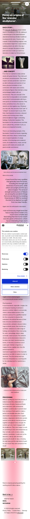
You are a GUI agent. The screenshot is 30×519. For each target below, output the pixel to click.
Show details (21, 276)
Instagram (6, 503)
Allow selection (15, 286)
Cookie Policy (16, 510)
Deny (15, 292)
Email (5, 501)
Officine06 (20, 513)
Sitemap (24, 510)
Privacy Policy (7, 510)
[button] (13, 462)
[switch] (25, 259)
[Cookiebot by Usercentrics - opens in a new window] (17, 225)
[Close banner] (27, 225)
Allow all (15, 281)
